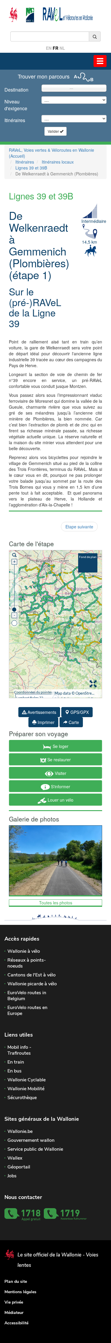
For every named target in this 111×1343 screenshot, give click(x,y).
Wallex (14, 1158)
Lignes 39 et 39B (31, 168)
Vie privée (13, 1302)
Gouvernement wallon (30, 1140)
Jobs (12, 1176)
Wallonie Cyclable (26, 1080)
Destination (16, 89)
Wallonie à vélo (23, 951)
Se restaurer (58, 759)
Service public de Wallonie (35, 1149)
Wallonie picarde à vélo (32, 984)
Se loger (60, 746)
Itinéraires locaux (58, 162)
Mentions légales (20, 1292)
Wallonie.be (20, 1131)
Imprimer (45, 722)
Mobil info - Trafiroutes (19, 1050)
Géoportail (18, 1167)
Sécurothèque (22, 1098)
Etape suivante (79, 527)
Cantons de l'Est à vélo (31, 975)
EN (49, 48)
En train (15, 1062)
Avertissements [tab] (41, 712)
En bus (14, 1071)
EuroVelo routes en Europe (27, 1010)
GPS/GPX (79, 712)
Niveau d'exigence (15, 105)
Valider (54, 131)
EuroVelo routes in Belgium (26, 996)
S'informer (60, 786)
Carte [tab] (73, 722)
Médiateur (13, 1312)
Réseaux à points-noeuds (26, 963)
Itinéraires (14, 120)
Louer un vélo (59, 800)
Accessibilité (16, 1323)
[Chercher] (95, 36)
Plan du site (15, 1281)
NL (62, 48)
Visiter (60, 773)
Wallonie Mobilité (25, 1089)
